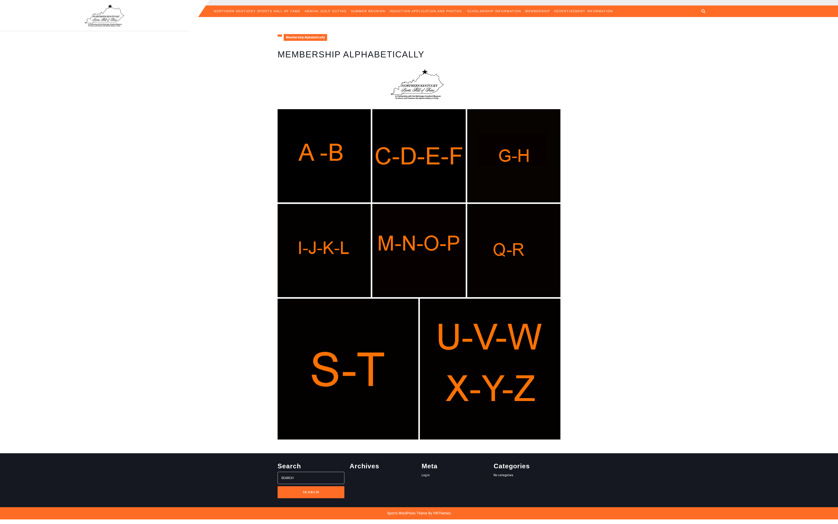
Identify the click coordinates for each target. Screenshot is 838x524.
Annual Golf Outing (326, 11)
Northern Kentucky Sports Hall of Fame (257, 11)
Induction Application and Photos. (426, 11)
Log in (426, 475)
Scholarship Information (494, 11)
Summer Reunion (368, 11)
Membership (537, 11)
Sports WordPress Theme (407, 513)
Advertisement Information (583, 11)
